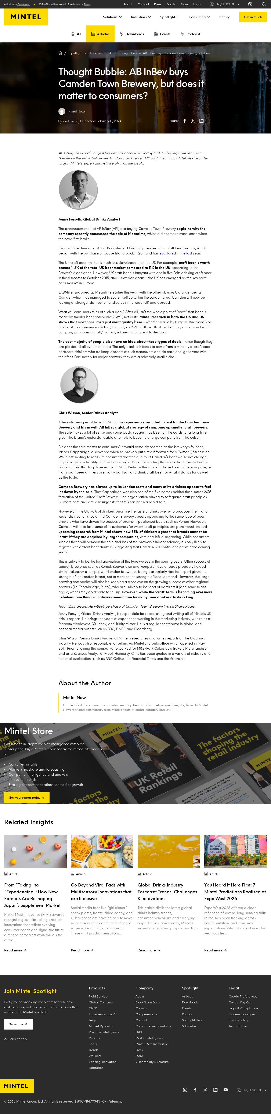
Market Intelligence (150, 1038)
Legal (234, 987)
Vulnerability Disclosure (152, 1062)
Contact (143, 4)
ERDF (139, 1032)
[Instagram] (185, 1090)
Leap (92, 1020)
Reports (94, 1038)
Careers (141, 1008)
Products (97, 987)
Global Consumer (101, 1002)
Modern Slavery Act (243, 1014)
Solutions (110, 16)
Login (197, 4)
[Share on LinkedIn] (201, 120)
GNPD (93, 1008)
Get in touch (253, 17)
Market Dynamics (101, 1026)
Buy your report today (24, 797)
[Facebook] (195, 1090)
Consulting (197, 16)
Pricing (225, 16)
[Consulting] (208, 17)
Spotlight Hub (192, 1020)
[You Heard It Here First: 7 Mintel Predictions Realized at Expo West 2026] (235, 851)
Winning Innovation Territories (102, 1065)
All (79, 33)
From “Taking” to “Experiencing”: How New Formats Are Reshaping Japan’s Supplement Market (32, 895)
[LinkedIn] (215, 1090)
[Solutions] (120, 17)
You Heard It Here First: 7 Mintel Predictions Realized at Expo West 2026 (235, 891)
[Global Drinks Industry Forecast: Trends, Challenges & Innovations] (169, 851)
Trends (93, 1050)
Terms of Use (238, 1026)
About (128, 4)
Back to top (17, 1038)
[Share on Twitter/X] (193, 120)
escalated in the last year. (180, 253)
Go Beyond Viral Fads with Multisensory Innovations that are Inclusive (101, 891)
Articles (103, 33)
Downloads (135, 33)
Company (144, 987)
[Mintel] (26, 16)
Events (171, 4)
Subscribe (16, 1024)
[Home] (60, 53)
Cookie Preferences (243, 996)
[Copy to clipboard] (210, 120)
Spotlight (167, 16)
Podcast (193, 33)
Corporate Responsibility (153, 1026)
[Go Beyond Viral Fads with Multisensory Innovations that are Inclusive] (102, 851)
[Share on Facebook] (184, 120)
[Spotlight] (177, 17)
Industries (139, 16)
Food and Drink (101, 53)
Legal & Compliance (243, 1008)
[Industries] (149, 17)
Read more (13, 950)
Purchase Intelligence (104, 1032)
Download (61, 4)
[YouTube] (225, 1090)
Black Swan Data (148, 1002)
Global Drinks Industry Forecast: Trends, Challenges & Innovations (167, 891)
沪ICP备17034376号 (92, 1101)
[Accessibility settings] (250, 4)
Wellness (95, 1056)
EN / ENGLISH (225, 4)
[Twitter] (205, 1090)
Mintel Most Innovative (152, 1044)
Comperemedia (147, 1014)
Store (184, 4)
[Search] (264, 4)
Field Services (99, 996)
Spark (93, 1044)
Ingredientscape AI (102, 1014)
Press (157, 4)
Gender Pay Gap (240, 1002)
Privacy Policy (238, 1020)
